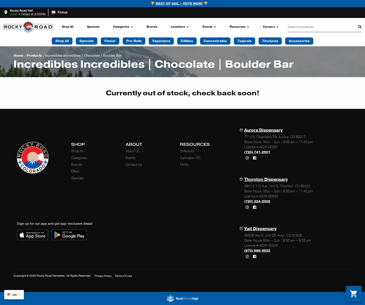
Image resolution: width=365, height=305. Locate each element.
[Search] (356, 27)
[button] (36, 12)
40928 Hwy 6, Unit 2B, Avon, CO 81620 (273, 235)
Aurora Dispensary (263, 130)
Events (207, 27)
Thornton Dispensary (266, 179)
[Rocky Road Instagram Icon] (247, 158)
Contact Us (134, 164)
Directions (187, 151)
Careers (269, 27)
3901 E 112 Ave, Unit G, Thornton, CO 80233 (277, 186)
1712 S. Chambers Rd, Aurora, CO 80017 (274, 137)
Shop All (68, 27)
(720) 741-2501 (257, 152)
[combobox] (319, 27)
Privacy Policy (103, 276)
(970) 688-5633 (257, 250)
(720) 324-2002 (257, 201)
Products (34, 55)
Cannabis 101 (190, 158)
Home (18, 55)
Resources (238, 27)
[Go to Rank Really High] (182, 298)
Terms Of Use (123, 276)
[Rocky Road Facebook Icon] (255, 158)
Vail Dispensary (260, 228)
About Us (132, 151)
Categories (121, 27)
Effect (75, 171)
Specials (93, 27)
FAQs (184, 164)
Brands (152, 27)
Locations (178, 27)
